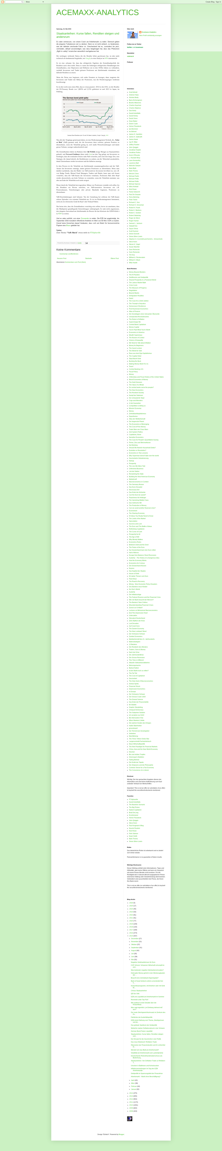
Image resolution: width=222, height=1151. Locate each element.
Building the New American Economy (142, 477)
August (133, 950)
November (135, 941)
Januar (133, 1089)
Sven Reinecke (134, 249)
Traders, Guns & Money (137, 649)
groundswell (133, 728)
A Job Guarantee (135, 403)
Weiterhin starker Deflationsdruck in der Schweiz (148, 1028)
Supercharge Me (135, 322)
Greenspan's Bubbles (136, 757)
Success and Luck (135, 524)
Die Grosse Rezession (137, 657)
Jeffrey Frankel (134, 145)
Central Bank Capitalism (137, 324)
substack (130, 56)
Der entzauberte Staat (136, 398)
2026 (131, 903)
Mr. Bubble (132, 705)
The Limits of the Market (137, 518)
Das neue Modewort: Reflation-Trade (144, 1042)
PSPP (60, 214)
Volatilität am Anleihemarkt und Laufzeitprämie (147, 1053)
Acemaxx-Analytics (149, 32)
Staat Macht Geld (135, 358)
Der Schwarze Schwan (137, 634)
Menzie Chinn (134, 173)
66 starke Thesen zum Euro (138, 576)
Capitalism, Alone (135, 434)
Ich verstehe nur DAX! (136, 715)
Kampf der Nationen (136, 395)
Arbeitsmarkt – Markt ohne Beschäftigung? (145, 1076)
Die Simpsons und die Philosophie (141, 765)
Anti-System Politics (136, 432)
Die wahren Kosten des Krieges (140, 723)
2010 (131, 1105)
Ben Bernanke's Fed (136, 718)
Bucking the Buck (135, 361)
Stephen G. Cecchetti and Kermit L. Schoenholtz (146, 239)
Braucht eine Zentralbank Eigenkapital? (145, 978)
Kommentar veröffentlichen (69, 254)
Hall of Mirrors (134, 553)
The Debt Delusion (135, 382)
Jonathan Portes (134, 152)
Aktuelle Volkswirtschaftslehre (139, 663)
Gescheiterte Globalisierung (139, 458)
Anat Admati (133, 92)
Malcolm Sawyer (135, 166)
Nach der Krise (134, 652)
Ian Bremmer (133, 129)
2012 (131, 1099)
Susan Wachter (134, 247)
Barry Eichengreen (135, 100)
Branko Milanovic (135, 103)
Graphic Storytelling (136, 707)
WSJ (106, 58)
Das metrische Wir (135, 503)
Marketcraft (133, 479)
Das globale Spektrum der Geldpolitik (144, 1025)
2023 (131, 912)
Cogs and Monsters (136, 400)
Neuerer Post (61, 258)
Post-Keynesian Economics (138, 309)
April (133, 1080)
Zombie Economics (135, 636)
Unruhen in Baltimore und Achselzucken (145, 1066)
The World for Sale (135, 351)
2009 (131, 1108)
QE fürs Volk (135, 994)
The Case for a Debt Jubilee (139, 301)
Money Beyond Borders (137, 272)
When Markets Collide (136, 720)
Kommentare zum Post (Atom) (75, 262)
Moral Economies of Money (138, 379)
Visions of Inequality (136, 340)
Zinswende (85, 218)
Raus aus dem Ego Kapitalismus (140, 353)
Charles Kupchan (135, 105)
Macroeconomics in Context (138, 482)
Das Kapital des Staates (137, 571)
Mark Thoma (133, 171)
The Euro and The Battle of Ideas (140, 526)
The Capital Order (135, 356)
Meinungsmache (135, 665)
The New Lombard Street (137, 631)
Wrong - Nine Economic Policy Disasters (143, 584)
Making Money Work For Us (138, 364)
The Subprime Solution (137, 712)
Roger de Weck (134, 218)
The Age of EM (134, 537)
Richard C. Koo (134, 202)
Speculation (133, 521)
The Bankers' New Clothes (138, 602)
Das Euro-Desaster (135, 487)
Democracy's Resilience (137, 306)
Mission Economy (135, 408)
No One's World (134, 589)
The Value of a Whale (136, 385)
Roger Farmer (134, 221)
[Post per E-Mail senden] (86, 243)
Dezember (135, 938)
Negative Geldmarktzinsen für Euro (143, 962)
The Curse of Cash (135, 532)
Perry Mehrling (134, 197)
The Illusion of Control (136, 338)
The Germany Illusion (136, 484)
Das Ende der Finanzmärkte (139, 702)
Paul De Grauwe (135, 194)
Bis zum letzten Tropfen (137, 754)
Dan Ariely (132, 110)
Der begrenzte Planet (136, 421)
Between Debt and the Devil (139, 545)
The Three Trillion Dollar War (139, 739)
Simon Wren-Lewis (135, 236)
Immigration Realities (136, 296)
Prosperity (132, 463)
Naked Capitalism (135, 810)
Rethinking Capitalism (136, 529)
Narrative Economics (136, 437)
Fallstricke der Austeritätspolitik (141, 1017)
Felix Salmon (133, 833)
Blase (68, 225)
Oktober (134, 944)
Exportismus (133, 416)
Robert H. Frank (134, 208)
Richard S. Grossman (136, 205)
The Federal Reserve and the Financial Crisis (145, 597)
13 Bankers (133, 644)
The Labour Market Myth (137, 283)
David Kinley (133, 116)
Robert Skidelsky (135, 215)
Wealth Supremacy (135, 335)
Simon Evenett (134, 234)
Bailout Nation (134, 668)
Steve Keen (133, 242)
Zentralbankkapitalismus (137, 414)
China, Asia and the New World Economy (143, 749)
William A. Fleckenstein (137, 257)
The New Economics (136, 390)
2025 (131, 906)
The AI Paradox (134, 275)
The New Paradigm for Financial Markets (143, 747)
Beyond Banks (134, 293)
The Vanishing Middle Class (139, 500)
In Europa (132, 692)
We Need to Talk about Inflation (140, 343)
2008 (131, 1111)
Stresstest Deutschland (137, 618)
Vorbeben (132, 733)
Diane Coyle (133, 124)
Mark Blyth (132, 168)
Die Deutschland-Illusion (137, 566)
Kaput (131, 298)
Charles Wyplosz (135, 108)
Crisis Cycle (133, 285)
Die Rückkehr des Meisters (138, 647)
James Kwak (133, 139)
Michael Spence (134, 184)
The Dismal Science (136, 699)
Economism (133, 511)
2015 (131, 936)
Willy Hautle (133, 263)
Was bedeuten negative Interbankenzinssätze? (147, 970)
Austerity (132, 592)
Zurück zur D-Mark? (136, 608)
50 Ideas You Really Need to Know (141, 516)
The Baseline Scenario (137, 805)
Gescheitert (133, 678)
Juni (133, 956)
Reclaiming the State (136, 474)
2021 (131, 918)
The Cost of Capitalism (137, 676)
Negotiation (133, 290)
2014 (131, 1093)
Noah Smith (133, 836)
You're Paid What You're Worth (139, 330)
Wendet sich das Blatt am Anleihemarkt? (145, 1050)
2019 (131, 924)
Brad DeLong (133, 812)
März (133, 1083)
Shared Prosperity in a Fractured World (142, 280)
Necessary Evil (134, 490)
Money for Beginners (136, 345)
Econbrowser (133, 815)
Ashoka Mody (133, 97)
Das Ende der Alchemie (137, 492)
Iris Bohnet (132, 131)
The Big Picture (134, 807)
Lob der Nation (134, 471)
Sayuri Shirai (133, 229)
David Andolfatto (134, 113)
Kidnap (131, 461)
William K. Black (134, 260)
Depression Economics (137, 689)
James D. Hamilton (135, 134)
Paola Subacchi (134, 192)
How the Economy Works (137, 560)
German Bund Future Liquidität (141, 1031)
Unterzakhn (133, 615)
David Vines (133, 118)
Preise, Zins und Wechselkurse (140, 442)
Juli (132, 954)
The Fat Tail (133, 673)
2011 (131, 1102)
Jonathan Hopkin (135, 150)
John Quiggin (133, 147)
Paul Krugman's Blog (136, 825)
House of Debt (134, 573)
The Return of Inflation (136, 319)
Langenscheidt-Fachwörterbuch (140, 741)
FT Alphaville (133, 799)
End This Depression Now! (138, 613)
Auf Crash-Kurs (134, 626)
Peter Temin (133, 200)
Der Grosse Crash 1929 (137, 697)
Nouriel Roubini (134, 828)
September (135, 947)
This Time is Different (136, 660)
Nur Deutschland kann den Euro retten (142, 550)
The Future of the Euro (137, 547)
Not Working (133, 445)
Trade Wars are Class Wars (138, 429)
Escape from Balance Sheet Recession (142, 555)
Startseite (88, 258)
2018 (131, 927)
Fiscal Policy (133, 372)
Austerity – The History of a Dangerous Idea (144, 558)
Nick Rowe (133, 189)
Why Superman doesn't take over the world (144, 456)
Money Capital (134, 327)
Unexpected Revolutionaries (139, 317)
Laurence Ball (134, 163)
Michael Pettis (134, 179)
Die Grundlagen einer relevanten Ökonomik (144, 314)
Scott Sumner (133, 231)
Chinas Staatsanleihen (139, 991)
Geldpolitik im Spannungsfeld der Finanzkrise (147, 1073)
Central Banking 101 (136, 369)
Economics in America (136, 332)
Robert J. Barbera (135, 210)
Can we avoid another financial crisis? (142, 508)
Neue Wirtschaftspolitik (137, 744)
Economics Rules (135, 542)
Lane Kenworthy (134, 160)
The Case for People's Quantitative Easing (143, 440)
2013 (131, 1096)
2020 (131, 921)
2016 (131, 933)
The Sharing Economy (137, 513)
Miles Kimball (133, 186)
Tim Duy (132, 255)
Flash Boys (133, 579)
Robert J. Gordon (135, 213)
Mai (132, 959)
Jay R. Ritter (133, 142)
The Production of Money (137, 505)
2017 (131, 930)
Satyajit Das (133, 226)
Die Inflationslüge (135, 594)
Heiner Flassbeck (135, 126)
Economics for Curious (137, 563)
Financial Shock (134, 686)
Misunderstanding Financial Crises (141, 605)
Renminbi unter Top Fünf (139, 1000)
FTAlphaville (95, 233)
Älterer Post (115, 258)
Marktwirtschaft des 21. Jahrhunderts (142, 639)
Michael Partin (134, 176)
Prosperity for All (134, 534)
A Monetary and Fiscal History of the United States (146, 377)
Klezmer (132, 752)
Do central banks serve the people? (141, 387)
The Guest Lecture (135, 348)
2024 (131, 909)
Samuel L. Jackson (135, 223)
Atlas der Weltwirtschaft (137, 419)
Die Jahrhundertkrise (136, 655)
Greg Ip (88, 58)
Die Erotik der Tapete (136, 762)
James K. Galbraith (135, 137)
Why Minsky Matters (136, 539)
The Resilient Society (136, 393)
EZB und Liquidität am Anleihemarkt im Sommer (147, 997)
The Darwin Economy (136, 629)
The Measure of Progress (138, 288)
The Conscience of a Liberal (139, 770)
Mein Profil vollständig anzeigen (150, 35)
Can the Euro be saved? (137, 495)
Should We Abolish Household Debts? (142, 448)
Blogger (121, 1134)
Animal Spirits (134, 684)
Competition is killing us (137, 406)
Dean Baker (133, 121)
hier (90, 154)
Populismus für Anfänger (137, 497)
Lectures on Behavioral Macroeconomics (143, 610)
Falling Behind (134, 760)
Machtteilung (133, 736)
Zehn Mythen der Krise (137, 621)
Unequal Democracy (136, 710)
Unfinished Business (136, 469)
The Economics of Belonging (139, 424)
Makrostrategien (134, 642)
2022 (131, 915)
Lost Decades (134, 623)
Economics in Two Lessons (138, 453)
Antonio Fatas (134, 95)
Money (131, 374)
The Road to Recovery (137, 581)
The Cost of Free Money (137, 427)
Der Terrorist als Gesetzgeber (139, 731)
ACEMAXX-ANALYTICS (97, 12)
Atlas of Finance (134, 311)
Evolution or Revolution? (137, 450)
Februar (134, 1086)
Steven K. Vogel (134, 244)
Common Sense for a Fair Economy (141, 767)
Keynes (131, 568)
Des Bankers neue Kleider (138, 587)
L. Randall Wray (134, 158)
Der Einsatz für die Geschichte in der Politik (146, 1039)
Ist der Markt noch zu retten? (139, 671)
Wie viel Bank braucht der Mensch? (141, 600)
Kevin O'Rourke (134, 155)
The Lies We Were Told (137, 466)
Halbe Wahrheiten (135, 726)
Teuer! (131, 366)
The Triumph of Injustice (137, 303)
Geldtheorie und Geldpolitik (138, 277)
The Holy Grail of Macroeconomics (141, 681)
